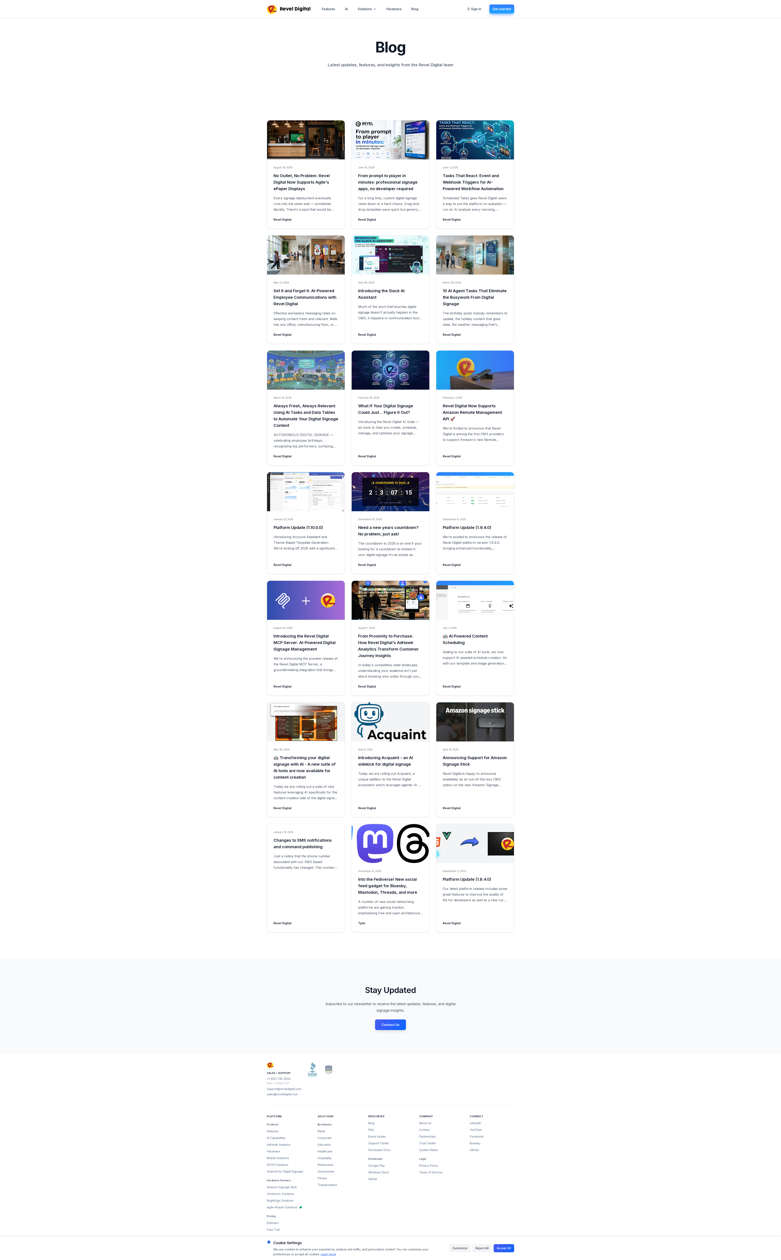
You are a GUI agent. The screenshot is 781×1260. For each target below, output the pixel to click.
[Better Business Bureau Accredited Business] (312, 1070)
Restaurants (325, 1164)
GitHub (372, 1179)
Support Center (378, 1143)
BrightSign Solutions (280, 1200)
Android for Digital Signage (285, 1171)
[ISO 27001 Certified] (328, 1070)
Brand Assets (377, 1136)
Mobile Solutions (278, 1158)
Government (326, 1171)
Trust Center (427, 1143)
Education (324, 1144)
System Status (428, 1150)
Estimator (273, 1223)
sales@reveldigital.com (282, 1094)
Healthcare (325, 1151)
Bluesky (475, 1143)
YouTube (476, 1129)
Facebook (477, 1136)
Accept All (504, 1248)
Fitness (322, 1178)
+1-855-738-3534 (278, 1078)
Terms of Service (430, 1172)
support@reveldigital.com (284, 1089)
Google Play (376, 1165)
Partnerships (427, 1136)
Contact (424, 1129)
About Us (425, 1123)
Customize (459, 1248)
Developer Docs (379, 1150)
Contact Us (390, 1025)
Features (328, 9)
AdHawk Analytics (279, 1144)
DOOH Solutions (277, 1164)
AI (346, 9)
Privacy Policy (428, 1165)
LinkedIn (475, 1123)
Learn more (328, 1254)
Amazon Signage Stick (282, 1187)
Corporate (325, 1138)
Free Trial (273, 1229)
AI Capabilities (276, 1138)
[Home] (288, 9)
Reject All (482, 1248)
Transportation (327, 1185)
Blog (414, 9)
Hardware (393, 9)
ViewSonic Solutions (280, 1194)
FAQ (371, 1129)
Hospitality (325, 1158)
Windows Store (378, 1172)
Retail (321, 1131)
